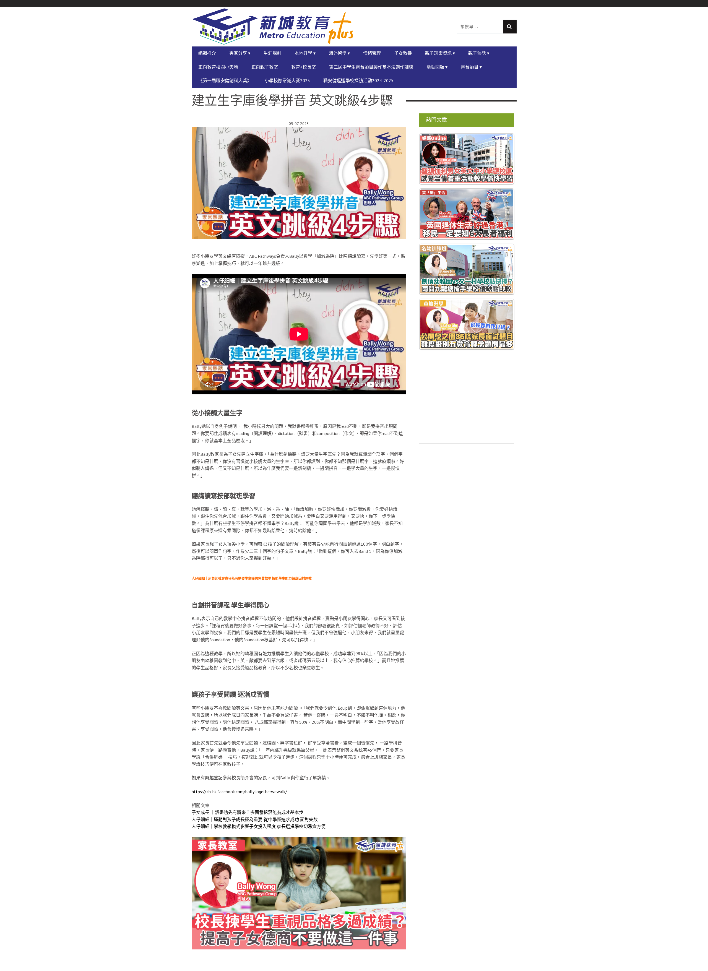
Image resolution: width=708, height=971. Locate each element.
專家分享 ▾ (239, 53)
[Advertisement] (466, 405)
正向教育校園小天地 (218, 67)
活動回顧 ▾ (436, 67)
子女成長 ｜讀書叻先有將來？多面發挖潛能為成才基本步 (247, 812)
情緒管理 (372, 53)
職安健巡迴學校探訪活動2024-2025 (358, 80)
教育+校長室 (303, 67)
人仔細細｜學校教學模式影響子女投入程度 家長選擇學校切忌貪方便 (259, 826)
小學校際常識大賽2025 (287, 80)
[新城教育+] (273, 26)
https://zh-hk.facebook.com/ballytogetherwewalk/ (239, 791)
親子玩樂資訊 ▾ (440, 53)
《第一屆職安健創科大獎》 (224, 80)
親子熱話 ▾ (478, 53)
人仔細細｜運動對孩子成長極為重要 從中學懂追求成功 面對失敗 (255, 819)
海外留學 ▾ (339, 53)
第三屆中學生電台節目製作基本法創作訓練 (371, 67)
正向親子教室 (264, 67)
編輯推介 (207, 53)
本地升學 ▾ (305, 53)
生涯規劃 (272, 53)
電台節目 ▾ (471, 67)
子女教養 (403, 53)
